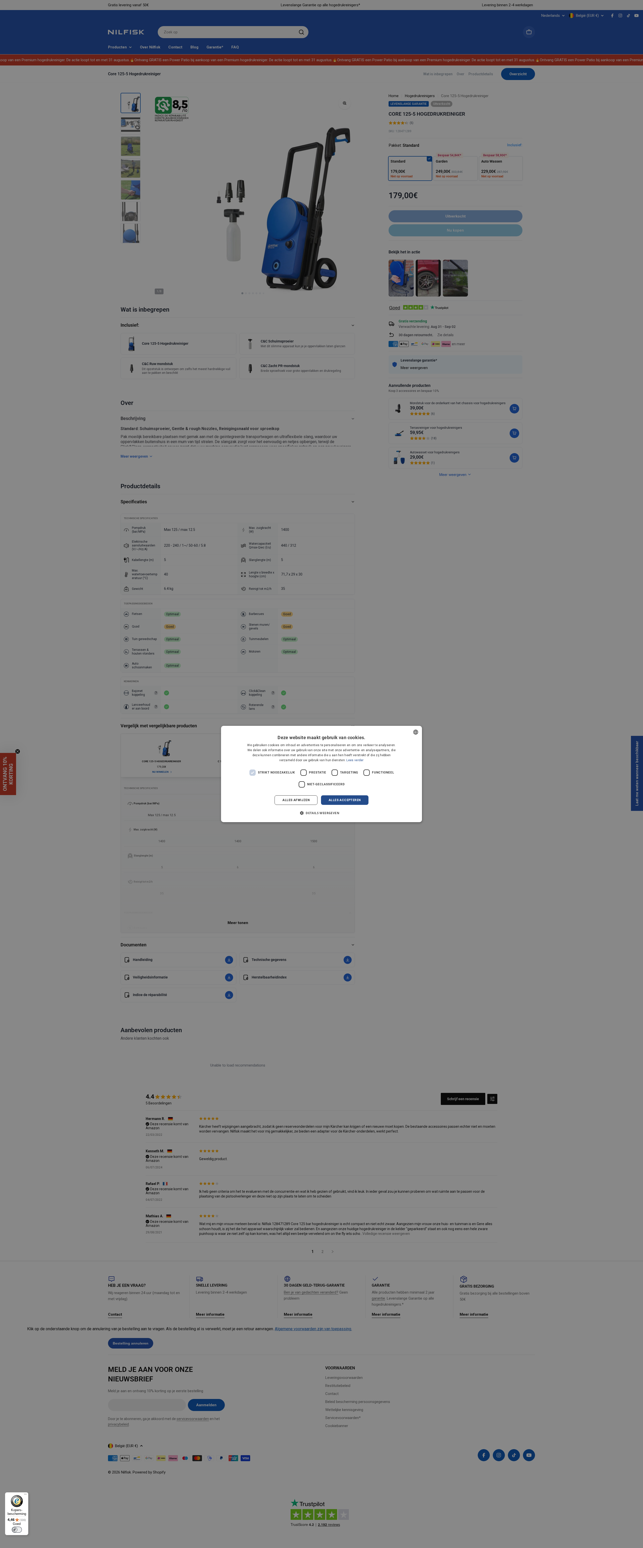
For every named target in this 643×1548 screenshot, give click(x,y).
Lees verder (354, 760)
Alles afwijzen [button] (296, 800)
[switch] (17, 1530)
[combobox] (415, 732)
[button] (321, 813)
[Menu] (25, 1495)
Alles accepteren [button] (345, 800)
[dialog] (321, 774)
